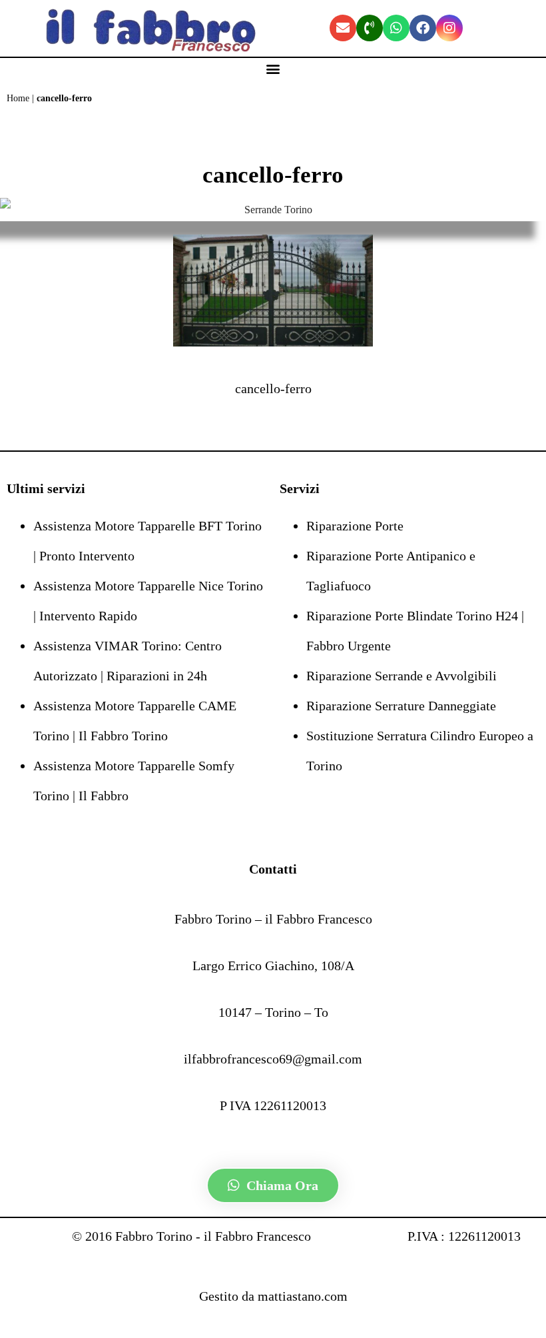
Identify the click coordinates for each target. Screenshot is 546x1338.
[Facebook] (423, 28)
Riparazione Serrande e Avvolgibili (401, 675)
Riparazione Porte (355, 525)
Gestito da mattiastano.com (273, 1296)
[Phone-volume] (369, 28)
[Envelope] (343, 28)
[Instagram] (449, 28)
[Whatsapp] (396, 28)
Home (18, 98)
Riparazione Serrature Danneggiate (401, 705)
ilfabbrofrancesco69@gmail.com (273, 1058)
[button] (273, 69)
